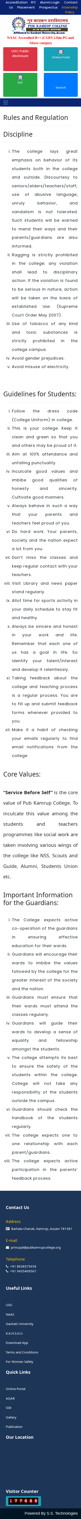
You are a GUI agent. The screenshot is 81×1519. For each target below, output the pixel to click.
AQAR (10, 1398)
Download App (17, 1342)
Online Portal (61, 57)
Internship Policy (70, 10)
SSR (8, 1407)
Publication (14, 1426)
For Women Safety (19, 1361)
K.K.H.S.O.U (14, 1333)
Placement (26, 7)
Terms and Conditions (22, 1352)
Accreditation (17, 2)
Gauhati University (19, 1323)
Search (61, 87)
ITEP (20, 83)
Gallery (11, 1417)
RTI (33, 2)
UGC (9, 1305)
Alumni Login (50, 2)
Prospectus (48, 7)
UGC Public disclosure (20, 53)
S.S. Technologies (62, 1513)
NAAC (10, 1314)
